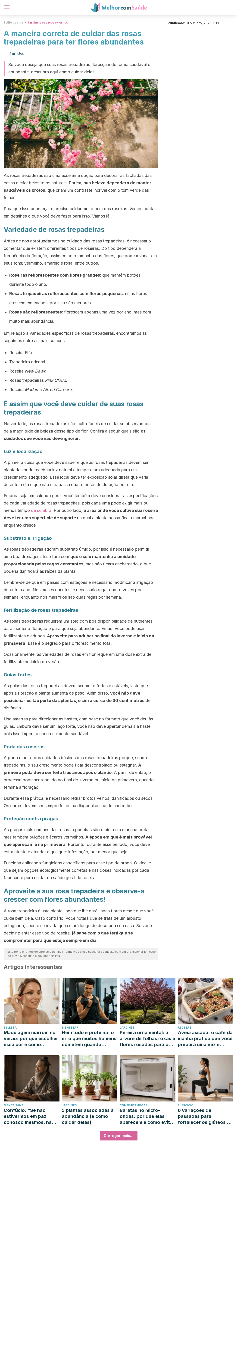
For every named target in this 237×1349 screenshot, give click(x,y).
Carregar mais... (119, 1135)
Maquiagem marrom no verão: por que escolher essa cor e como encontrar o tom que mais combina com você (31, 1039)
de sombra (41, 510)
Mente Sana (14, 1105)
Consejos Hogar (133, 1105)
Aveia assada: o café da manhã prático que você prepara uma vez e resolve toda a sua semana (205, 1039)
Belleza (10, 1027)
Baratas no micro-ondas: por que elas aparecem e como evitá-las (147, 1116)
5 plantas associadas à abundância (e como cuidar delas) (88, 1116)
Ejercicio (185, 1105)
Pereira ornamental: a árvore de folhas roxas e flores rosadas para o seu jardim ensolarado (147, 1039)
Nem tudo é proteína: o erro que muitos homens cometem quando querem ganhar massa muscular (89, 1039)
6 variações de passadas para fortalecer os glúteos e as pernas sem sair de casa (204, 1116)
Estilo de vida (13, 22)
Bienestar (70, 1027)
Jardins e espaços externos (47, 22)
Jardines (127, 1027)
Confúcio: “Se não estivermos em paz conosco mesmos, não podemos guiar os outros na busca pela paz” (29, 1116)
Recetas (184, 1027)
